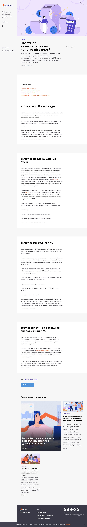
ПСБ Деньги (5, 17)
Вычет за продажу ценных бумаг (30, 91)
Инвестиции (33, 379)
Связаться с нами (41, 512)
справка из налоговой (42, 350)
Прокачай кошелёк (6, 12)
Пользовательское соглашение (45, 515)
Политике (68, 524)
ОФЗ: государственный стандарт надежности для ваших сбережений (72, 418)
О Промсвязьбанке (25, 512)
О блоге (39, 509)
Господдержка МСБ (7, 16)
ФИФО (27, 192)
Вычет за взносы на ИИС (28, 93)
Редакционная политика (43, 518)
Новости (4, 21)
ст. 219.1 (55, 179)
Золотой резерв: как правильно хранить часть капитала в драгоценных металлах (38, 441)
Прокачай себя (5, 11)
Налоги (23, 39)
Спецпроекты (5, 22)
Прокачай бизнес (6, 14)
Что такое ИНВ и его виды (28, 88)
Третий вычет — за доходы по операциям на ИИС (35, 95)
